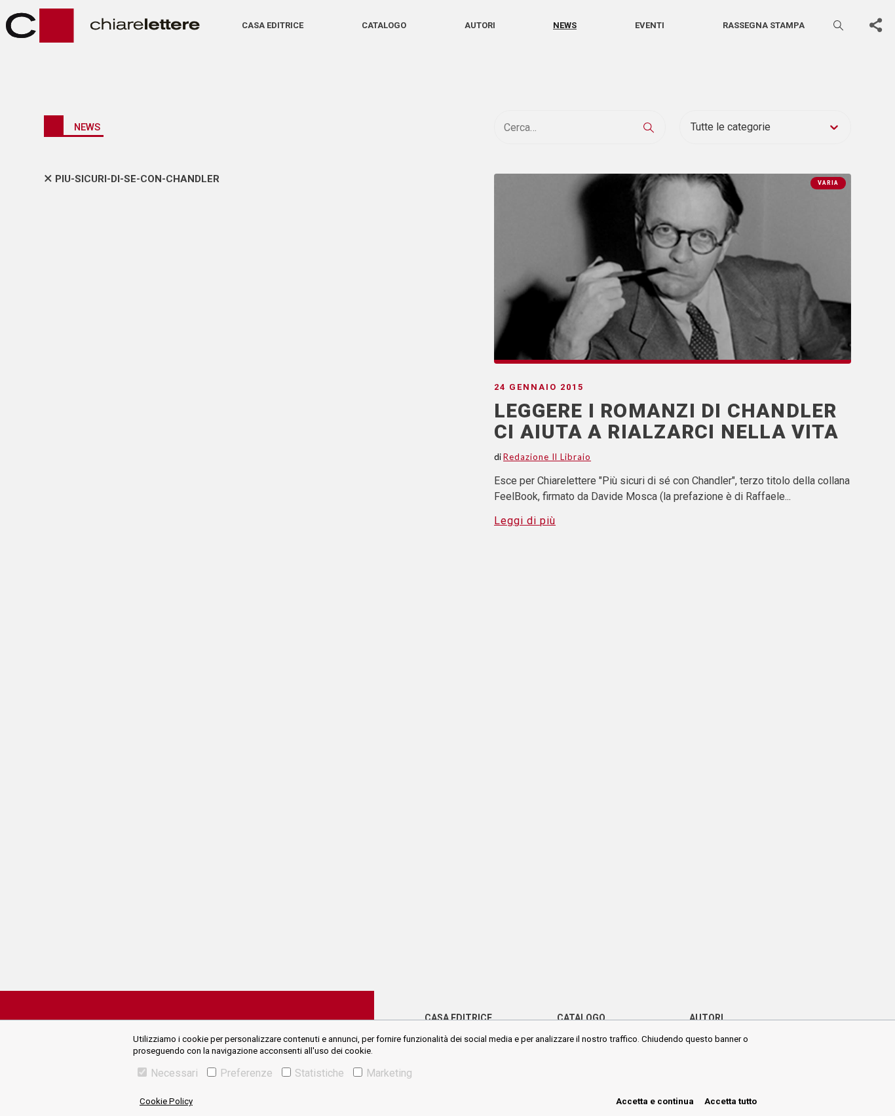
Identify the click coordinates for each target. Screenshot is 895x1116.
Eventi (649, 25)
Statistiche (319, 1073)
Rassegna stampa (764, 25)
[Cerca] (839, 25)
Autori (480, 25)
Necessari (174, 1073)
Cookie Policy (166, 1101)
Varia (828, 183)
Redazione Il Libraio (547, 457)
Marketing (389, 1073)
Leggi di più (525, 520)
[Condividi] (875, 25)
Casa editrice (272, 25)
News (565, 25)
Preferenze (246, 1073)
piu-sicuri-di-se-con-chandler (137, 179)
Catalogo (384, 25)
